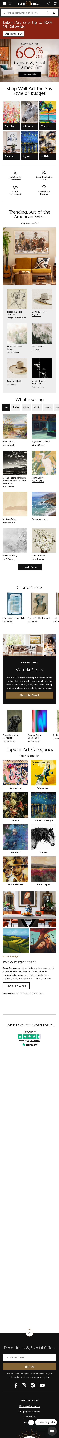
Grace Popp (36, 315)
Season (47, 407)
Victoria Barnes (9, 741)
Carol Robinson (13, 352)
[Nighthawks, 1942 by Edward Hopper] (44, 426)
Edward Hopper (38, 445)
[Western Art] (29, 256)
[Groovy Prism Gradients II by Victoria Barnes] (39, 721)
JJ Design (35, 349)
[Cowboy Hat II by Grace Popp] (42, 299)
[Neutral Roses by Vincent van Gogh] (44, 540)
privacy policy (43, 1377)
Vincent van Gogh (39, 559)
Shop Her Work (30, 695)
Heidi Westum (8, 559)
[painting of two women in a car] (43, 940)
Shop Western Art (29, 222)
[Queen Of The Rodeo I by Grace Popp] (39, 603)
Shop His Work (16, 985)
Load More (29, 567)
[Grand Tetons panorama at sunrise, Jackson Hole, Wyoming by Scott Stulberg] (15, 463)
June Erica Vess (38, 481)
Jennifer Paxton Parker (16, 317)
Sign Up (30, 1366)
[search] (49, 3)
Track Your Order (29, 1400)
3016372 (40, 993)
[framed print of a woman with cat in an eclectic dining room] (29, 909)
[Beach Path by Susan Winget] (15, 426)
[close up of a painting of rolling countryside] (16, 940)
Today (16, 407)
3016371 (20, 993)
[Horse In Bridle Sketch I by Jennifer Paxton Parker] (17, 299)
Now (6, 407)
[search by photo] (53, 12)
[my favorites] (10, 3)
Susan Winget (8, 445)
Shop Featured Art (13, 33)
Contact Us (29, 1416)
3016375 (30, 993)
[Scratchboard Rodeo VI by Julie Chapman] (42, 368)
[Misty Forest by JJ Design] (42, 333)
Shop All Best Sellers (30, 755)
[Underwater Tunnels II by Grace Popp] (14, 603)
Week (26, 407)
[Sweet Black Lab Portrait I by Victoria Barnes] (14, 721)
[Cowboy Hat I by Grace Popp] (17, 368)
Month (36, 407)
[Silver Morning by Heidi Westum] (15, 540)
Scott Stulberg (8, 486)
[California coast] (44, 504)
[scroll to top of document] (29, 1336)
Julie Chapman (38, 387)
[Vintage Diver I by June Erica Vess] (15, 504)
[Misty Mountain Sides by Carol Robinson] (17, 333)
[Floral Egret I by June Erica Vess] (44, 463)
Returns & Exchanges (29, 1406)
